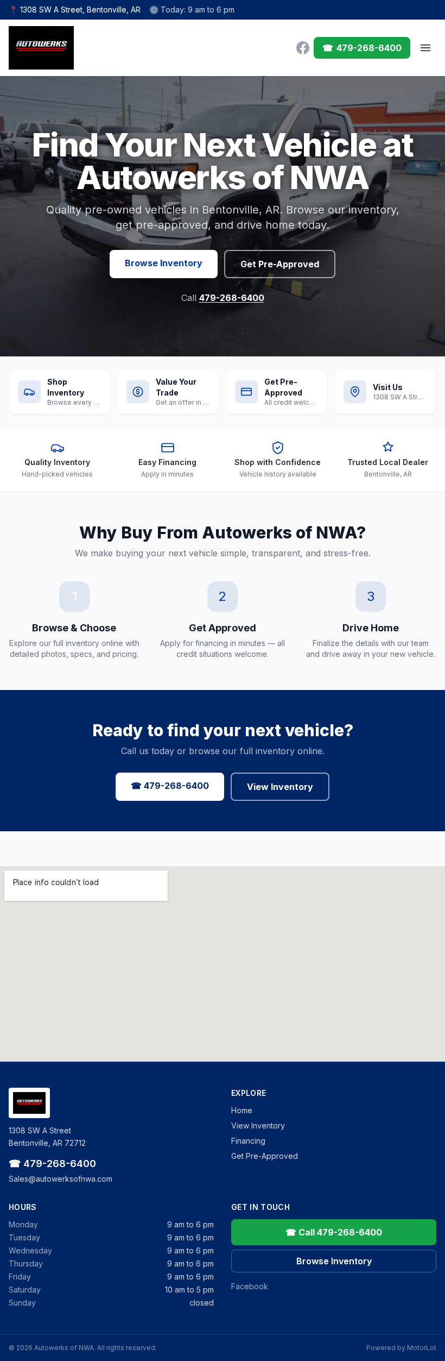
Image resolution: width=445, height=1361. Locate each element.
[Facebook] (302, 47)
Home (241, 1110)
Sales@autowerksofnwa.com (60, 1178)
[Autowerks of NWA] (41, 48)
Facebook (249, 1286)
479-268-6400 (231, 297)
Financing (248, 1140)
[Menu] (425, 48)
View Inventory (280, 786)
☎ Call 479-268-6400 (333, 1232)
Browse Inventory (163, 263)
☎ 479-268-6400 (170, 785)
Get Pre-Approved (279, 264)
